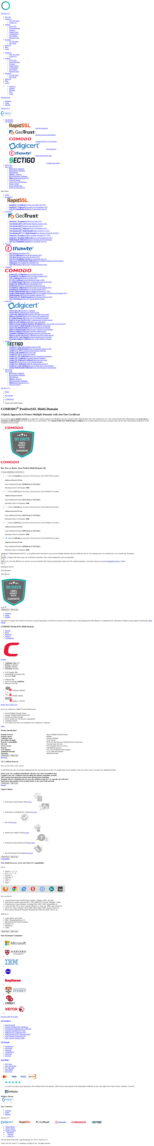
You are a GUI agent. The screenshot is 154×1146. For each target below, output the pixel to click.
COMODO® (9, 1052)
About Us (8, 19)
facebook (8, 101)
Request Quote (10, 1025)
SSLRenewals (5, 97)
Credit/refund (13, 34)
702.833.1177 (5, 13)
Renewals (8, 634)
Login (7, 49)
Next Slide (14, 1017)
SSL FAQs (12, 26)
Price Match (9, 1070)
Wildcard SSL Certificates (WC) (15, 1032)
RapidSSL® (9, 1046)
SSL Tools (12, 43)
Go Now (29, 802)
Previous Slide (5, 1017)
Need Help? (5, 1060)
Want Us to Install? (63, 561)
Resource (8, 40)
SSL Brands (9, 120)
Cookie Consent (10, 1130)
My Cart (8, 17)
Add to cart (14, 609)
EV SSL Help (13, 41)
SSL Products (6, 1021)
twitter (7, 103)
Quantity (37, 557)
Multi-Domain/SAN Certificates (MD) (17, 1034)
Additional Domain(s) (67, 553)
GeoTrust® (8, 1048)
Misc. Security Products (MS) (15, 1038)
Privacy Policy (10, 1129)
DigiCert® (8, 1054)
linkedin (7, 105)
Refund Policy (10, 1127)
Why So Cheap (14, 21)
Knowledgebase (14, 28)
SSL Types (8, 165)
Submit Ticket (13, 32)
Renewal (8, 45)
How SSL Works (10, 1066)
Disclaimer (10, 1132)
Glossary (12, 30)
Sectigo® (8, 1056)
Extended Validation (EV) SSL (15, 1031)
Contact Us (13, 23)
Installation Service (113, 561)
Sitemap (10, 1134)
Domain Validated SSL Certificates (16, 1027)
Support (7, 24)
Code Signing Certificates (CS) (15, 1036)
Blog (6, 47)
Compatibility (5, 859)
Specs (7, 632)
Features (8, 631)
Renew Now (5, 609)
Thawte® (8, 1050)
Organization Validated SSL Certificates (18, 1029)
